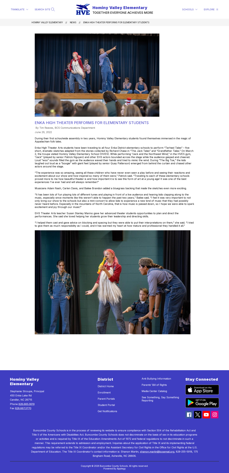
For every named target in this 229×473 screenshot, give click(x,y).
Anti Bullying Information (156, 378)
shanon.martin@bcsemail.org (157, 451)
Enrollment (104, 392)
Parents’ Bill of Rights (154, 384)
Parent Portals (106, 398)
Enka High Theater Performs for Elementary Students (116, 22)
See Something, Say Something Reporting (160, 399)
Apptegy (121, 468)
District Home (106, 386)
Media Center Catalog (154, 391)
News (73, 22)
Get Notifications (107, 411)
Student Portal (106, 405)
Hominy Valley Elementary (47, 22)
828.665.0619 (27, 404)
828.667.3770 (23, 408)
